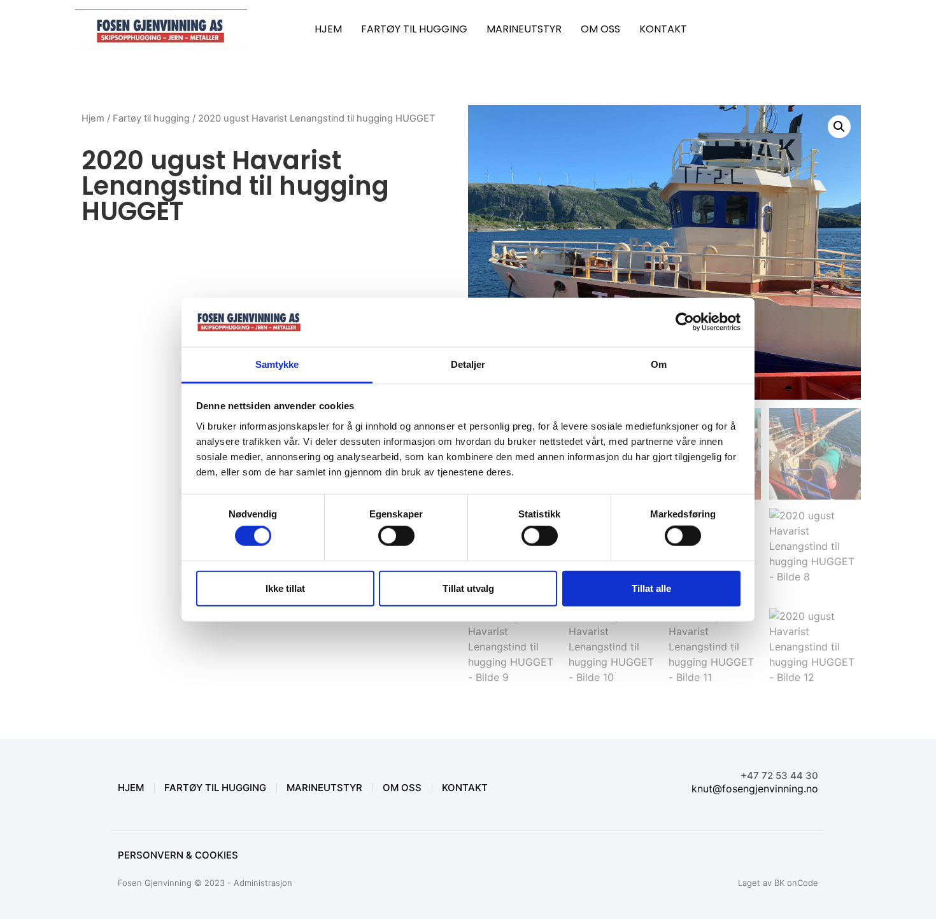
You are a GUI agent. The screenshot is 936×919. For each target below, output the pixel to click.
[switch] (396, 536)
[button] (839, 126)
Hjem (93, 118)
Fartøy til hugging (151, 118)
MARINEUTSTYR (524, 29)
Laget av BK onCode (778, 883)
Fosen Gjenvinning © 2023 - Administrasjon (205, 883)
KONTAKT (663, 29)
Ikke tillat (285, 587)
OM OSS (600, 29)
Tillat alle (651, 587)
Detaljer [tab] (468, 364)
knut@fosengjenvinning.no (754, 788)
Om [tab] (659, 364)
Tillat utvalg (468, 587)
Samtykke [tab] (277, 364)
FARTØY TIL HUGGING (414, 29)
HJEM (328, 29)
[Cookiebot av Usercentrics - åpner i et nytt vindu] (685, 322)
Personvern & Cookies (178, 855)
